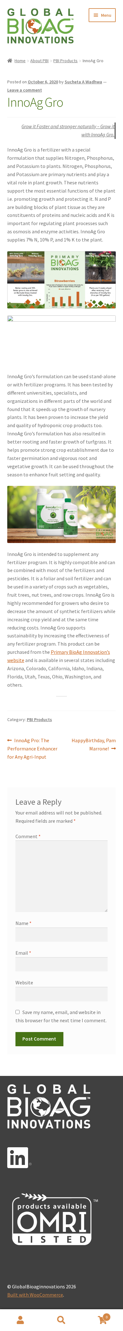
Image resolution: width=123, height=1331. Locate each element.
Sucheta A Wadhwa (83, 82)
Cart (95, 1314)
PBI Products (65, 60)
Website (24, 982)
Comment (28, 836)
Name (23, 923)
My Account (20, 1320)
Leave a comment (24, 90)
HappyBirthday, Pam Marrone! (93, 744)
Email (23, 953)
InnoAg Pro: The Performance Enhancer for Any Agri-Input (32, 748)
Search (61, 1320)
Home (20, 60)
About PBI (39, 60)
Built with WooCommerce (35, 1295)
